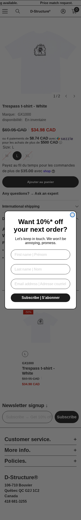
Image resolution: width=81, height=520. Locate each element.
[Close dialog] (72, 215)
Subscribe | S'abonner (41, 298)
